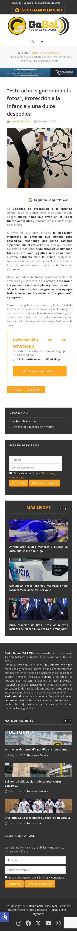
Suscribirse (18, 483)
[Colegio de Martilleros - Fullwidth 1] (38, 72)
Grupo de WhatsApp (42, 371)
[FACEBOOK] (28, 923)
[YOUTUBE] (48, 923)
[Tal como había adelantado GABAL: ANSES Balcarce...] (38, 770)
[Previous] (61, 509)
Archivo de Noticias (24, 421)
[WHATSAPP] (58, 923)
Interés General (20, 121)
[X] (38, 923)
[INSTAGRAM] (19, 923)
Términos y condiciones (51, 877)
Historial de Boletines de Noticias (33, 427)
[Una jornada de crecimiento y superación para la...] (38, 806)
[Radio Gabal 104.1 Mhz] (38, 25)
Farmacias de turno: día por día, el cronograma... (37, 749)
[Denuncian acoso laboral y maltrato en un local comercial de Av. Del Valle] (38, 569)
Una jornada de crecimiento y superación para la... (38, 817)
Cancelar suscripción (44, 483)
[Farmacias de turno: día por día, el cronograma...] (38, 738)
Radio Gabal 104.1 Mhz (43, 906)
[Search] (32, 41)
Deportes (36, 823)
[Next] (66, 509)
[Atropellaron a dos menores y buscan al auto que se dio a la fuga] (38, 530)
